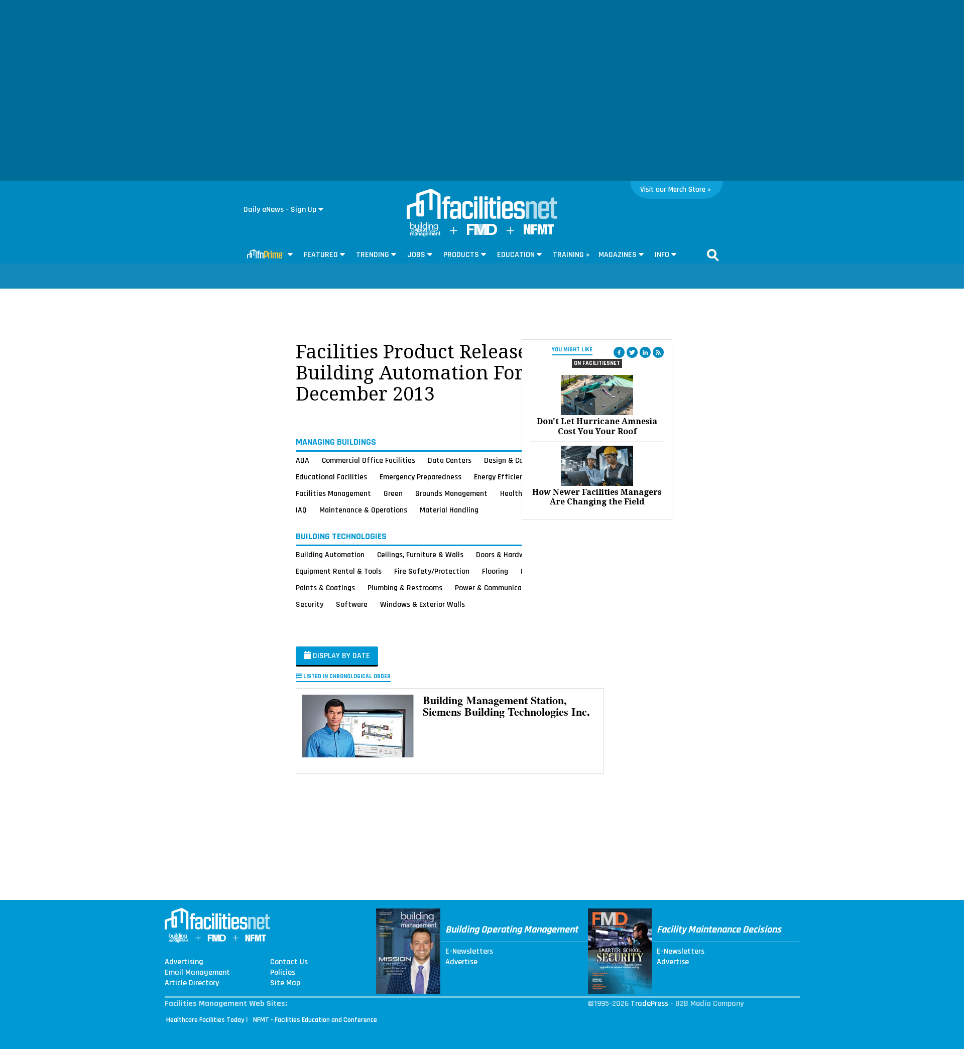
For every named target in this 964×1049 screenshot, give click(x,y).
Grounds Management (451, 493)
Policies (282, 973)
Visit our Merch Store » (675, 189)
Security (309, 604)
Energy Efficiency (502, 477)
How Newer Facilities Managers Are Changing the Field (597, 496)
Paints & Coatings (325, 588)
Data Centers (449, 460)
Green (393, 493)
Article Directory (192, 983)
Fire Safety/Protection (431, 571)
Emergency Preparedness (420, 477)
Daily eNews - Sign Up (280, 209)
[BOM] (425, 234)
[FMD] (482, 232)
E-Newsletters (469, 952)
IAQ (301, 510)
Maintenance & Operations (363, 510)
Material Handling (449, 510)
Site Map (285, 983)
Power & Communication (495, 588)
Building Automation (330, 555)
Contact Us (289, 962)
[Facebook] (619, 352)
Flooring (495, 571)
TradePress (649, 1003)
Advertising (184, 962)
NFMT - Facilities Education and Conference (315, 1019)
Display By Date (340, 655)
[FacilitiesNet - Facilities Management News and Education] (482, 205)
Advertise (461, 962)
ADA (302, 460)
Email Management (197, 973)
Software (352, 604)
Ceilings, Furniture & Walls (420, 555)
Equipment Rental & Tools (339, 571)
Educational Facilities (331, 477)
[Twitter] (632, 352)
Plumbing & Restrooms (405, 588)
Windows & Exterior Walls (422, 604)
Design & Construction (521, 460)
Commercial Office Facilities (368, 460)
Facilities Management (333, 493)
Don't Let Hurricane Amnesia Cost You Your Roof (597, 426)
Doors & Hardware (505, 555)
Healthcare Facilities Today (205, 1019)
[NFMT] (539, 232)
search (713, 255)
